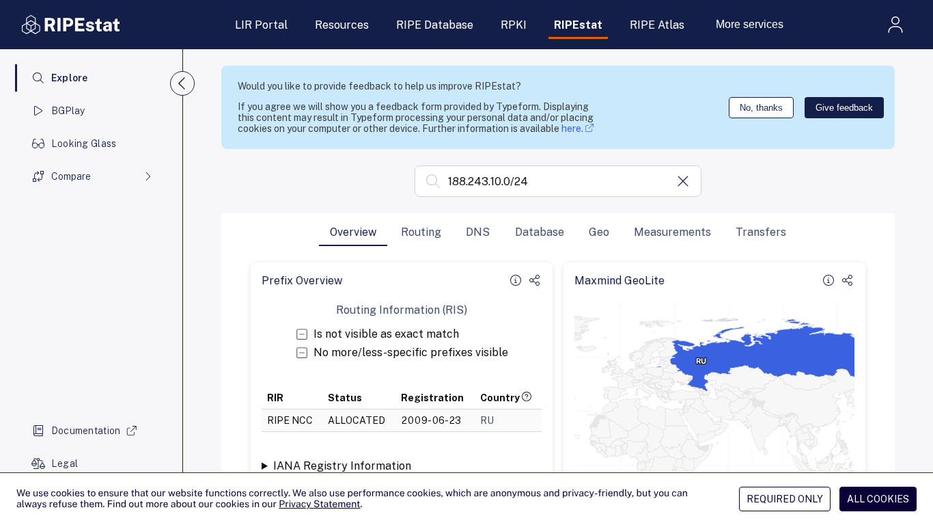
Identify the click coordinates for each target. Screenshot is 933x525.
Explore (69, 77)
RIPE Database (434, 24)
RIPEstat (578, 24)
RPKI (514, 24)
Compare (71, 176)
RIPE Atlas (657, 24)
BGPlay (68, 110)
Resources (342, 24)
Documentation (86, 430)
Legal (64, 463)
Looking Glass (84, 143)
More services (749, 24)
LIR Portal (261, 24)
